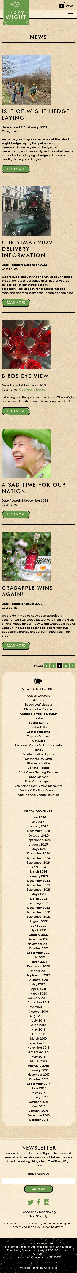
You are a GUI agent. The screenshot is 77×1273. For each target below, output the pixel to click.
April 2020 (38, 989)
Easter (38, 718)
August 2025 (38, 844)
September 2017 (38, 1083)
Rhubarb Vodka (38, 763)
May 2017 (38, 1092)
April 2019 (39, 1034)
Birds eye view (25, 376)
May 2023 (39, 894)
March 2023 (38, 898)
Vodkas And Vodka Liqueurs (38, 795)
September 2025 (39, 840)
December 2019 (38, 1002)
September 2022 (39, 916)
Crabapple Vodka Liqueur (38, 713)
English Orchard (38, 736)
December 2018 (38, 1043)
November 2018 (38, 1047)
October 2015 (38, 1119)
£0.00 (69, 5)
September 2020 (38, 975)
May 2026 (38, 822)
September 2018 (38, 1052)
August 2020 (38, 980)
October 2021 (38, 948)
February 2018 (38, 1065)
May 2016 (38, 1106)
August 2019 (39, 1016)
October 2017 (38, 1079)
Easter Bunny (38, 722)
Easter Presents (38, 732)
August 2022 (38, 921)
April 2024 (38, 867)
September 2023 (39, 889)
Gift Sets (38, 741)
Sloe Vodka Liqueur (33, 389)
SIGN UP (38, 1189)
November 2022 (38, 912)
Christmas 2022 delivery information (27, 249)
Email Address (38, 1173)
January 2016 (38, 1111)
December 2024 (38, 853)
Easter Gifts (38, 727)
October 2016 (38, 1102)
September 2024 (38, 862)
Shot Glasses (38, 777)
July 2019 (38, 1020)
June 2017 (38, 1088)
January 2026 (38, 826)
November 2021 (39, 944)
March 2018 (38, 1061)
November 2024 (38, 858)
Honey (38, 749)
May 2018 (38, 1056)
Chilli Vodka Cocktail (38, 709)
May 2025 (39, 849)
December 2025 (38, 831)
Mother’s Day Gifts (38, 759)
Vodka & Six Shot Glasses (38, 790)
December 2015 (39, 1115)
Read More (16, 169)
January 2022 (39, 934)
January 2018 (38, 1070)
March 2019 (38, 1038)
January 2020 (38, 998)
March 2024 (38, 871)
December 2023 (38, 880)
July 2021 (38, 957)
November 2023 (38, 885)
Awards (38, 700)
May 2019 (38, 1029)
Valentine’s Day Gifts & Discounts (38, 786)
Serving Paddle (39, 768)
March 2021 (38, 962)
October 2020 (38, 971)
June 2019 (38, 1025)
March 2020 (38, 993)
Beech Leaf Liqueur (38, 704)
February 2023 (38, 903)
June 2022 (38, 926)
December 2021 (39, 939)
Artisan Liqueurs (38, 695)
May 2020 (38, 984)
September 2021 (38, 953)
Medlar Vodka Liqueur (38, 754)
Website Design (29, 1267)
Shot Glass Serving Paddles (38, 772)
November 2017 (39, 1074)
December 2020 (38, 966)
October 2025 (39, 835)
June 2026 (38, 817)
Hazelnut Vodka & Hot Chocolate (38, 745)
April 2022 (38, 930)
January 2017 (38, 1097)
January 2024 (38, 876)
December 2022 (38, 907)
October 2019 (38, 1011)
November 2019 (38, 1007)
